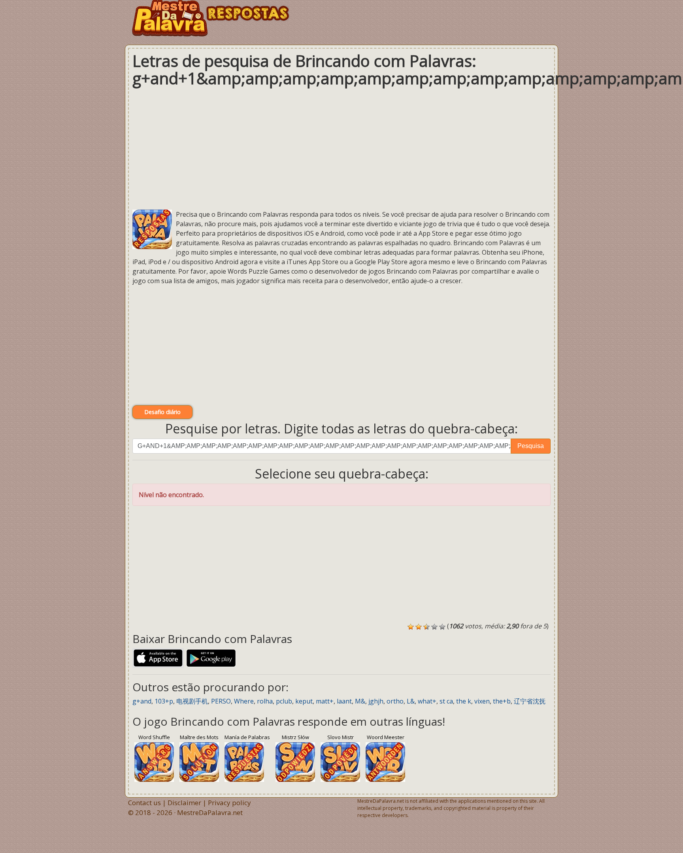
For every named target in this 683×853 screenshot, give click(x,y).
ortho (395, 701)
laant (344, 701)
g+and (141, 701)
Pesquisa (530, 446)
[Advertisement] (341, 148)
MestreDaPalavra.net (210, 812)
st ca (446, 701)
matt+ (325, 701)
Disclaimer (184, 802)
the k (463, 701)
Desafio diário (162, 412)
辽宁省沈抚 (529, 701)
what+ (427, 701)
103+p (164, 701)
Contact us (144, 802)
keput (304, 701)
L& (411, 701)
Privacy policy (229, 802)
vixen (482, 701)
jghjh (375, 701)
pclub (284, 701)
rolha (265, 701)
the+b (502, 701)
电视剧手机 (192, 701)
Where (244, 701)
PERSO (221, 701)
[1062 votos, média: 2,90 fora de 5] (411, 627)
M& (360, 701)
